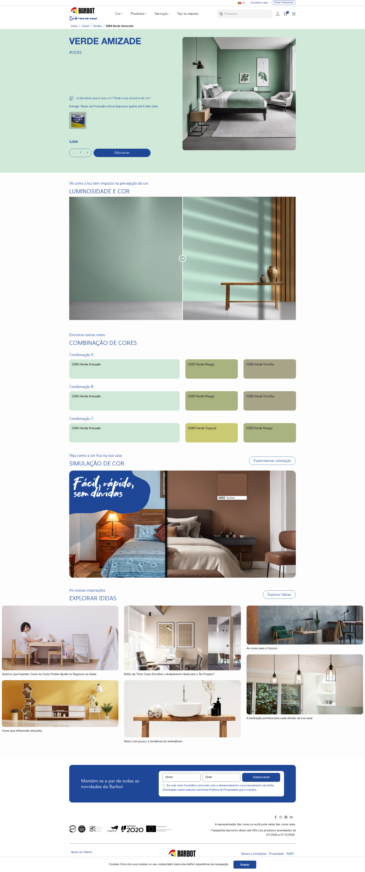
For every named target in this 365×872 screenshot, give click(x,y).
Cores (85, 26)
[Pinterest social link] (286, 817)
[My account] (278, 14)
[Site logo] (83, 14)
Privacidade (276, 854)
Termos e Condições (254, 854)
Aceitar (244, 864)
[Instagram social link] (280, 817)
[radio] (77, 120)
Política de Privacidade (223, 790)
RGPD (290, 854)
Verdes (97, 26)
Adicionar (122, 153)
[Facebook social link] (276, 817)
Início (74, 26)
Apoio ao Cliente (81, 852)
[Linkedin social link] (291, 817)
